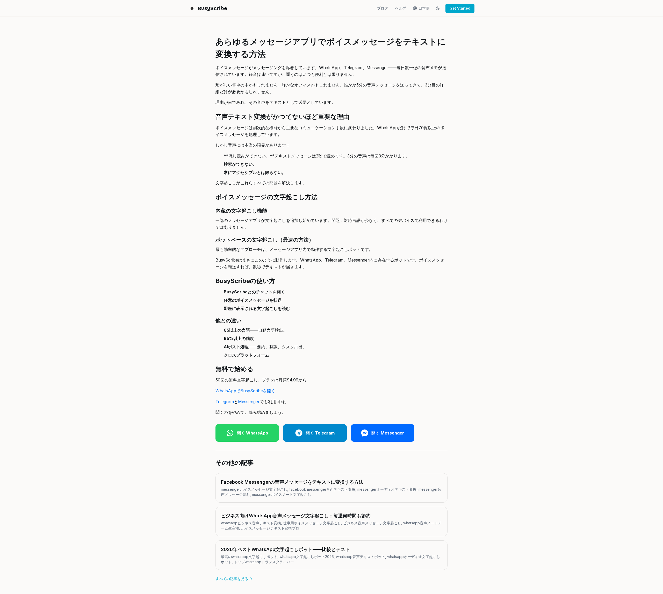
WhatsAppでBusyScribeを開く (245, 390)
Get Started (460, 8)
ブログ (382, 8)
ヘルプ (400, 8)
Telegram (224, 401)
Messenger (249, 401)
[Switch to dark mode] (437, 8)
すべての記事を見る (231, 578)
